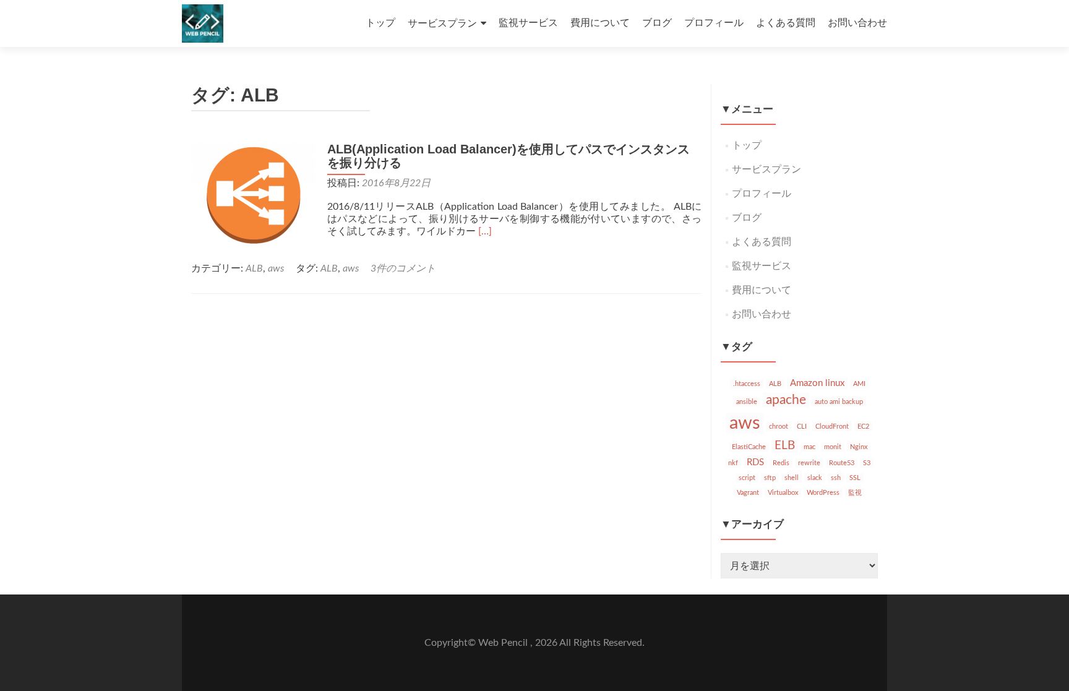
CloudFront (832, 426)
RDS (755, 462)
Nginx (858, 447)
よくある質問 (785, 23)
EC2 (863, 426)
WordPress (823, 492)
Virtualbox (783, 492)
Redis (781, 463)
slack (814, 477)
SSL (855, 477)
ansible (746, 401)
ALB (254, 268)
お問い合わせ (857, 23)
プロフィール (714, 23)
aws (276, 268)
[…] (485, 231)
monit (832, 447)
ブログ (657, 23)
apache (786, 399)
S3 (866, 463)
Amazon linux (817, 383)
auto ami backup (839, 401)
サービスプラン (442, 23)
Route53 (841, 463)
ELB (785, 446)
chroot (778, 426)
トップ (380, 23)
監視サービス (528, 23)
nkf (733, 463)
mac (809, 447)
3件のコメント (403, 268)
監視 (855, 492)
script (747, 477)
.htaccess (746, 383)
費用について (600, 23)
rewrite (809, 463)
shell (791, 477)
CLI (802, 426)
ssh (836, 477)
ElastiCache (749, 447)
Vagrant (748, 492)
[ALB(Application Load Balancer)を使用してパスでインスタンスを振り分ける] (253, 196)
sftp (770, 477)
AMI (859, 383)
